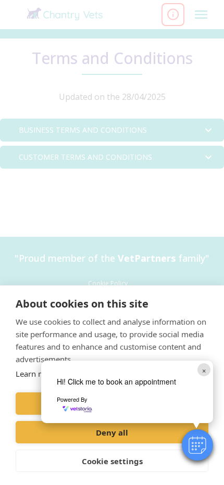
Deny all (112, 432)
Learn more (36, 373)
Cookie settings (112, 461)
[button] (197, 445)
